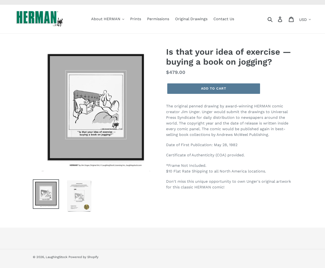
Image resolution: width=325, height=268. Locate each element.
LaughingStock (56, 257)
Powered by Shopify (83, 257)
